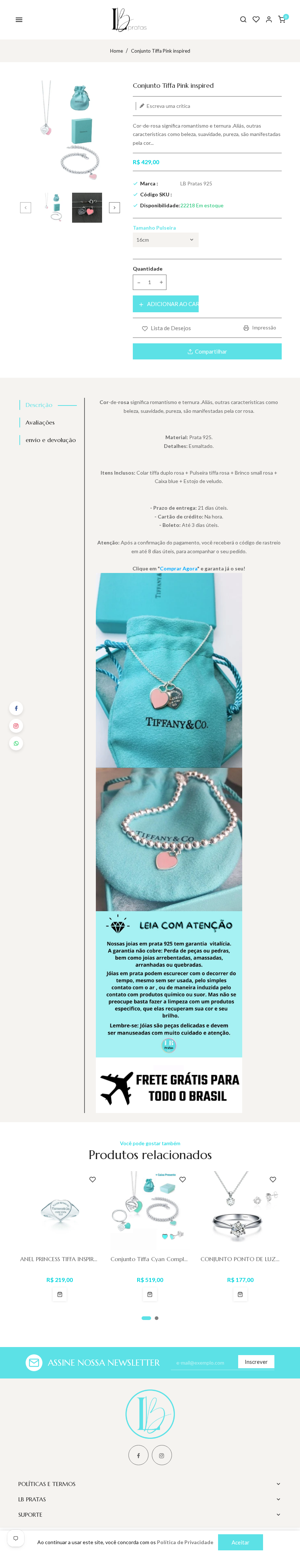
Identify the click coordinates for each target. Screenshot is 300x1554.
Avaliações (40, 422)
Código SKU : (156, 194)
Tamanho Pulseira (154, 228)
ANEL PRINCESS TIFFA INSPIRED (60, 1259)
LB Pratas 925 (196, 183)
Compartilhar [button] (211, 351)
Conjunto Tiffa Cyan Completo (150, 1259)
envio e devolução (51, 440)
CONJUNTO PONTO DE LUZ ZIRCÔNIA (240, 1259)
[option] (53, 208)
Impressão (263, 327)
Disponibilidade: (160, 205)
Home (116, 51)
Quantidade (147, 268)
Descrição (39, 404)
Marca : (149, 183)
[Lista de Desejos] (256, 19)
